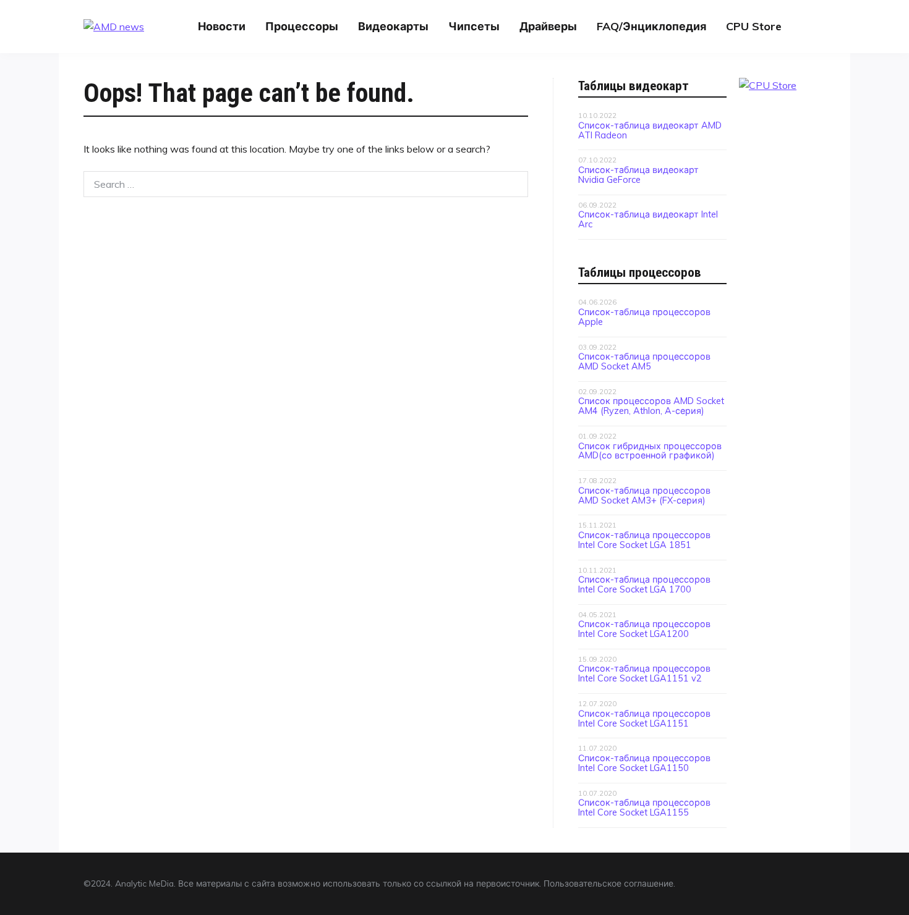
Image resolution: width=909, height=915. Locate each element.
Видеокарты (393, 26)
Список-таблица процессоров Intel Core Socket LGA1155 (644, 807)
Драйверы (548, 26)
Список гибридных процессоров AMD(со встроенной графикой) (650, 451)
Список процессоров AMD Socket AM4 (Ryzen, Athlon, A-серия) (651, 405)
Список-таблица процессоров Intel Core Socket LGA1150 (644, 763)
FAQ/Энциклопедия (651, 26)
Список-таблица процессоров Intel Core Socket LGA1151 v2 (644, 673)
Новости (221, 26)
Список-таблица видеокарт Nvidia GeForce (638, 174)
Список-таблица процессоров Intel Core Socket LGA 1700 (644, 584)
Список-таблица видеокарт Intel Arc (648, 219)
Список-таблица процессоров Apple (644, 316)
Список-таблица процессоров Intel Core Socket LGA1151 (644, 718)
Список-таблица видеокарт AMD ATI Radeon (650, 130)
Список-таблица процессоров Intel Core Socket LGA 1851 (644, 539)
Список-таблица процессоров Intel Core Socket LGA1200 (644, 628)
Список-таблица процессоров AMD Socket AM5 (644, 361)
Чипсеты (474, 26)
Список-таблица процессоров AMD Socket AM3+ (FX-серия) (644, 495)
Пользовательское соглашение (608, 883)
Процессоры (301, 26)
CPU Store (754, 26)
